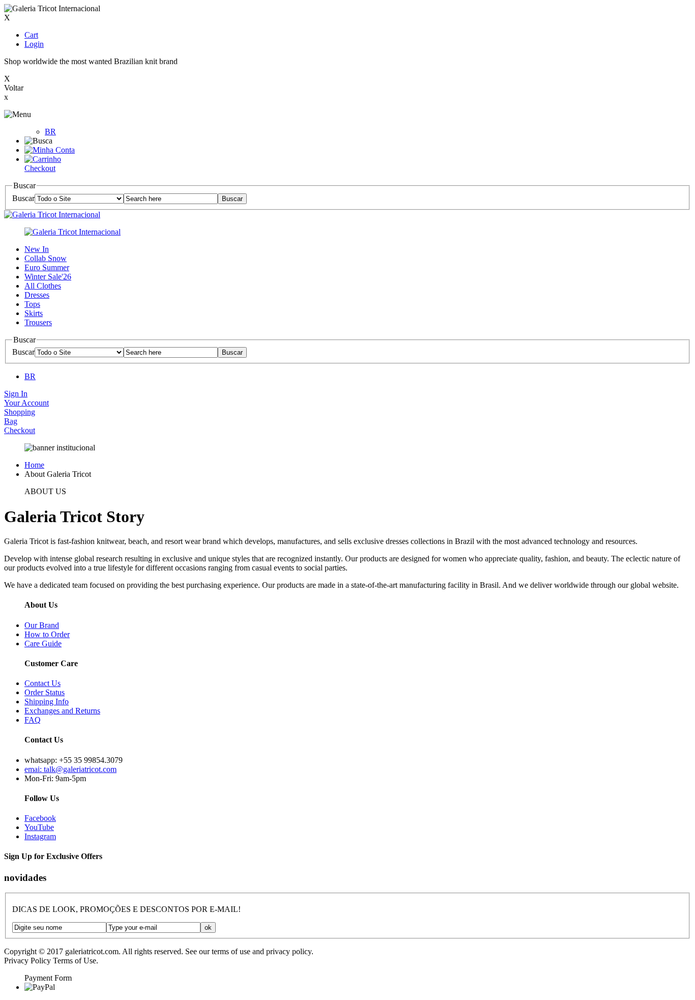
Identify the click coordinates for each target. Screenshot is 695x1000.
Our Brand (41, 625)
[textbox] (171, 198)
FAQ (32, 720)
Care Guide (43, 643)
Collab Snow (45, 258)
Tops (32, 304)
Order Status (44, 692)
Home (34, 465)
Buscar (23, 198)
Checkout (39, 168)
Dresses (36, 295)
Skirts (33, 313)
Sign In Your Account (26, 398)
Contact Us (42, 683)
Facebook (40, 818)
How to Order (47, 634)
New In (36, 249)
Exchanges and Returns (62, 710)
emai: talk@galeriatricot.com (70, 769)
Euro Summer (46, 267)
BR (50, 131)
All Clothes (42, 285)
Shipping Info (46, 701)
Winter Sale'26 (47, 276)
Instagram (40, 836)
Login (34, 44)
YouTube (39, 827)
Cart (31, 35)
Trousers (38, 322)
